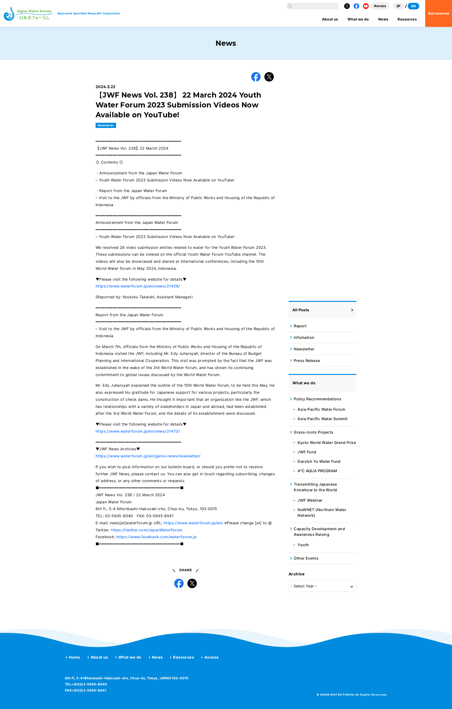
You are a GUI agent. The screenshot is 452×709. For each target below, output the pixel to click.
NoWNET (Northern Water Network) (322, 512)
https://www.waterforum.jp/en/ (193, 522)
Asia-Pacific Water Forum (321, 409)
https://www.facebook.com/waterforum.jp (156, 536)
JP (398, 6)
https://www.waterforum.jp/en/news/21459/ (138, 286)
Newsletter (106, 125)
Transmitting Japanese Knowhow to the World (315, 487)
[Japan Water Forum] (28, 13)
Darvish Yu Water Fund (319, 461)
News (157, 657)
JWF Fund (307, 452)
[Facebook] (356, 6)
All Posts (300, 309)
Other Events (306, 558)
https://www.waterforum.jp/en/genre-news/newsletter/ (148, 456)
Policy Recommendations (317, 399)
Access (211, 657)
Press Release (307, 360)
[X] (347, 6)
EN (413, 6)
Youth (303, 544)
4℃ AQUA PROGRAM (317, 470)
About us (99, 657)
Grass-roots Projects (313, 432)
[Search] (290, 6)
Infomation (304, 337)
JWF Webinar (310, 500)
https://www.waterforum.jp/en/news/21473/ (138, 431)
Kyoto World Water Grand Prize (327, 442)
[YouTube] (366, 6)
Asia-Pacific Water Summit (322, 418)
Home (74, 657)
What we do (129, 657)
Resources (183, 657)
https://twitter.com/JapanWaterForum (146, 530)
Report (300, 326)
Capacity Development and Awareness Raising (319, 531)
